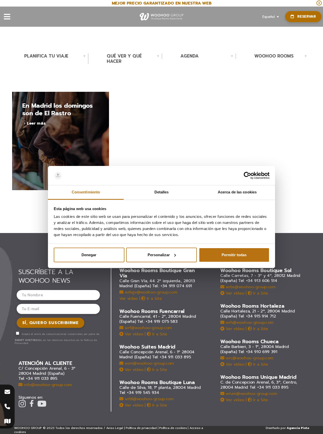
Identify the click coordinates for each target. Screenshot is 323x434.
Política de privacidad (141, 428)
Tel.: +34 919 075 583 (157, 322)
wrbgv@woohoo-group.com (150, 292)
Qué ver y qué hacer (124, 58)
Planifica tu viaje (46, 56)
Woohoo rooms (273, 56)
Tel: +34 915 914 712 (257, 316)
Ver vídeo (128, 299)
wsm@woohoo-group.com (148, 363)
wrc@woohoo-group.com (248, 358)
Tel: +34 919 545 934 (139, 393)
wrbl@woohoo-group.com (148, 399)
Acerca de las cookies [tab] (237, 192)
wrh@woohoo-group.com (249, 323)
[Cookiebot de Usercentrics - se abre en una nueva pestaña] (247, 175)
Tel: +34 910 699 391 (257, 352)
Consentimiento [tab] (86, 192)
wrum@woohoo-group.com (250, 394)
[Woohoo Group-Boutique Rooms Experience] (162, 16)
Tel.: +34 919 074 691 (172, 286)
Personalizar (159, 255)
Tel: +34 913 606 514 (257, 281)
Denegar (89, 255)
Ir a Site (153, 299)
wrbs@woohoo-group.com (250, 287)
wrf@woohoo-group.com (147, 328)
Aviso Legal (114, 428)
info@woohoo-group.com (47, 385)
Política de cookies (173, 428)
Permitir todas (234, 255)
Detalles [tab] (161, 192)
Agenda (189, 56)
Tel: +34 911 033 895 (37, 378)
